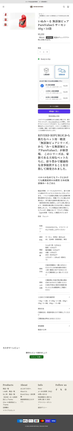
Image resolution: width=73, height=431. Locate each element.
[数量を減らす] (40, 52)
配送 (55, 37)
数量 (39, 48)
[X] (61, 389)
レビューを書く (36, 357)
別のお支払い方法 (54, 116)
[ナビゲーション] (3, 7)
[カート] (68, 7)
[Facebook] (56, 389)
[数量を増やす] (47, 52)
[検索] (64, 7)
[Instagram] (65, 389)
